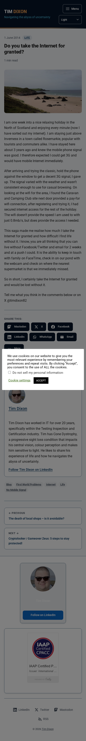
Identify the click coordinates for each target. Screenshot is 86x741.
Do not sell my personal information (38, 373)
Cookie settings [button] (19, 380)
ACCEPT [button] (41, 380)
